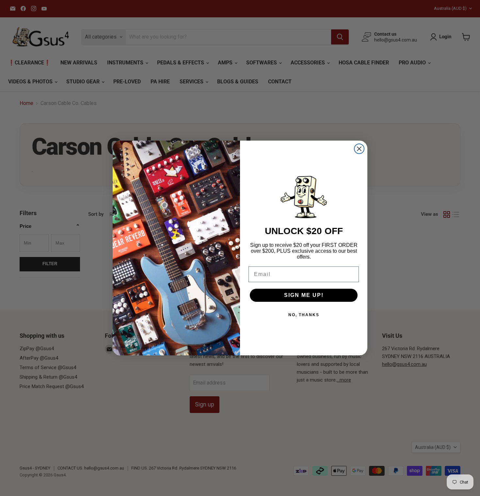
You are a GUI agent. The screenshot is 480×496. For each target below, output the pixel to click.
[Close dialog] (359, 149)
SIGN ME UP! (304, 295)
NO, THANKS (303, 315)
